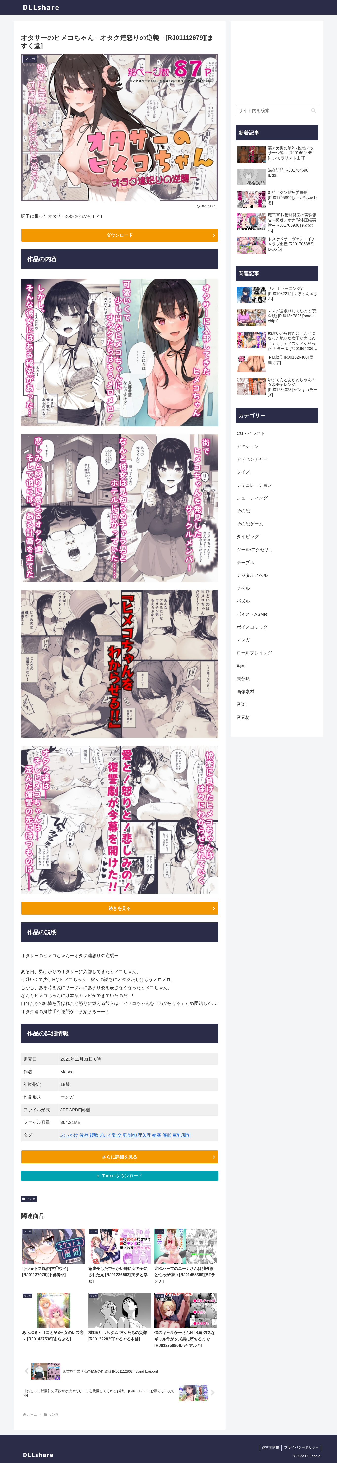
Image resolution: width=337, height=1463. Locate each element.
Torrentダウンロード (122, 1175)
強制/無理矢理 (137, 1135)
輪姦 (156, 1135)
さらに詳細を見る (119, 1156)
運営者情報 (270, 1447)
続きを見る (120, 908)
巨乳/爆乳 (181, 1135)
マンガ (30, 1199)
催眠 (166, 1135)
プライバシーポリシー (301, 1447)
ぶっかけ (69, 1135)
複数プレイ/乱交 (106, 1135)
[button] (313, 110)
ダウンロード (119, 235)
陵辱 (83, 1135)
